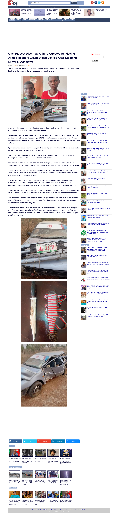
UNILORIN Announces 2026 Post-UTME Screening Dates (40, 460)
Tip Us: (50, 6)
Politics (18, 19)
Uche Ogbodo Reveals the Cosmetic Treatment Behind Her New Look (97, 164)
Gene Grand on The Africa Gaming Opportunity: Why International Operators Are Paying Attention (97, 249)
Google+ (84, 509)
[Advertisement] (59, 36)
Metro (59, 19)
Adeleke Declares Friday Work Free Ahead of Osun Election (97, 216)
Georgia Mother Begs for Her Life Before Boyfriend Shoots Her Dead (40, 502)
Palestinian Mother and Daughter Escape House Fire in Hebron (96, 134)
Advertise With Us (69, 509)
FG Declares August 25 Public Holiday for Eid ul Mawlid (53, 502)
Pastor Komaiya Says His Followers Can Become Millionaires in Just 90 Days (97, 271)
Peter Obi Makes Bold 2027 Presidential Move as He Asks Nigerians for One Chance (98, 112)
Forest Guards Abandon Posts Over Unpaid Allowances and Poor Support (98, 126)
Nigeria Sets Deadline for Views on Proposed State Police (97, 201)
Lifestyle (40, 19)
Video (72, 19)
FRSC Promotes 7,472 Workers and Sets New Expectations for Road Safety (98, 278)
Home (32, 6)
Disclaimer (48, 509)
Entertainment (33, 19)
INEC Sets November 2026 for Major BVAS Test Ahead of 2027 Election (98, 293)
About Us (38, 509)
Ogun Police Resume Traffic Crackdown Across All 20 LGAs (52, 482)
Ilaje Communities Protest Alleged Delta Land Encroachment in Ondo (98, 315)
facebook (76, 509)
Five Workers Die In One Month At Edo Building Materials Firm (40, 482)
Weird (66, 19)
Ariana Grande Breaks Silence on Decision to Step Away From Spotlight (98, 119)
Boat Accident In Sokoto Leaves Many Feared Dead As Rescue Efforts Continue (27, 482)
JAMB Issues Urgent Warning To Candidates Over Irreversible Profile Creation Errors (97, 232)
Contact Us (39, 6)
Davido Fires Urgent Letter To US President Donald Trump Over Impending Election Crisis (96, 239)
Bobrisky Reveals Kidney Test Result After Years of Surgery (97, 186)
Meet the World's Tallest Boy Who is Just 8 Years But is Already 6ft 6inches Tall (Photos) (27, 11)
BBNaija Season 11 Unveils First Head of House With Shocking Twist (52, 460)
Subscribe (95, 60)
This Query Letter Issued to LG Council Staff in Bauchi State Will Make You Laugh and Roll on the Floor (52, 12)
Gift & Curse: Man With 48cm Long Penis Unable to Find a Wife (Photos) (101, 11)
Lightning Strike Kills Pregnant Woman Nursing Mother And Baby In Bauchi (65, 482)
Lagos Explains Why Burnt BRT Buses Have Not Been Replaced (14, 482)
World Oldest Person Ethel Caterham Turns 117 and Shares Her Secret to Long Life (98, 286)
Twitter (79, 509)
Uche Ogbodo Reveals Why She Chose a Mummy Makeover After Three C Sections (98, 301)
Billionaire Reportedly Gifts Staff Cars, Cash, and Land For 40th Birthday (98, 141)
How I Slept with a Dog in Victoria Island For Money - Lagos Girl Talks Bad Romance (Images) (76, 12)
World (25, 19)
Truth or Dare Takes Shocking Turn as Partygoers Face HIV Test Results (98, 149)
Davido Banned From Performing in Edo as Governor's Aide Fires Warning (98, 263)
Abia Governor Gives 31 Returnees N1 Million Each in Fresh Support (98, 104)
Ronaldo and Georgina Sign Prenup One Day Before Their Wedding (97, 171)
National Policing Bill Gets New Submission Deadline (96, 179)
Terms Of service (61, 509)
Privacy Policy (54, 509)
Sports (53, 19)
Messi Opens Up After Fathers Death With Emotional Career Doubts (98, 223)
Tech (46, 19)
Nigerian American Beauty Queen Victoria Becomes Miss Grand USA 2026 (27, 502)
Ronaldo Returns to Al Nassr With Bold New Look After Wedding (98, 156)
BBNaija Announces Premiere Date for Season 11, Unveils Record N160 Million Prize (65, 461)
